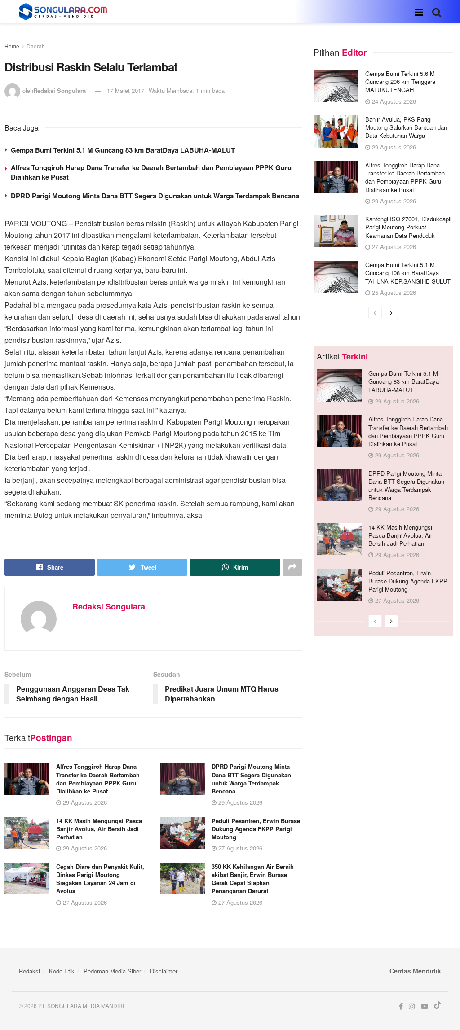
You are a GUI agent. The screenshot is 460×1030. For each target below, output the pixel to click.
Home (11, 46)
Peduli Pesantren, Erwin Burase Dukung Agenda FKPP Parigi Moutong (256, 828)
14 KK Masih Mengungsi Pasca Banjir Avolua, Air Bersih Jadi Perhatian (99, 828)
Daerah (36, 46)
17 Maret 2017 (125, 90)
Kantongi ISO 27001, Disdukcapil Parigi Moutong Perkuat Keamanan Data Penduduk (408, 227)
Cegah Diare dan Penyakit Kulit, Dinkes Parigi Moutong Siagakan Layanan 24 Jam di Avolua (100, 878)
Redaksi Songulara (59, 90)
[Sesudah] (391, 313)
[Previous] (375, 313)
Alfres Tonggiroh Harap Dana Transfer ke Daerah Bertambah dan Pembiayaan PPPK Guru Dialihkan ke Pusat (151, 172)
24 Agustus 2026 (393, 101)
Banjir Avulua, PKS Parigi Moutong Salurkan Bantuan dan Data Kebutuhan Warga (406, 127)
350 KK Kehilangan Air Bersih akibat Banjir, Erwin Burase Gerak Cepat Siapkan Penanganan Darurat (253, 878)
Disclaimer (163, 971)
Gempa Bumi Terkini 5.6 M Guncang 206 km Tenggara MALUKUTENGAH (400, 81)
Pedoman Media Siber (112, 971)
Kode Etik (62, 971)
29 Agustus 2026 (84, 802)
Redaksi (29, 971)
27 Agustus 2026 (239, 848)
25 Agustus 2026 (393, 292)
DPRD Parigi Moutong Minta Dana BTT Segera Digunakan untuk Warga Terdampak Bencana (155, 196)
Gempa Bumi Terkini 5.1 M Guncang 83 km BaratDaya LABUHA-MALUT (123, 150)
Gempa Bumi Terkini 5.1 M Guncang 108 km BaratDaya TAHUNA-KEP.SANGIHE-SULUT (408, 272)
